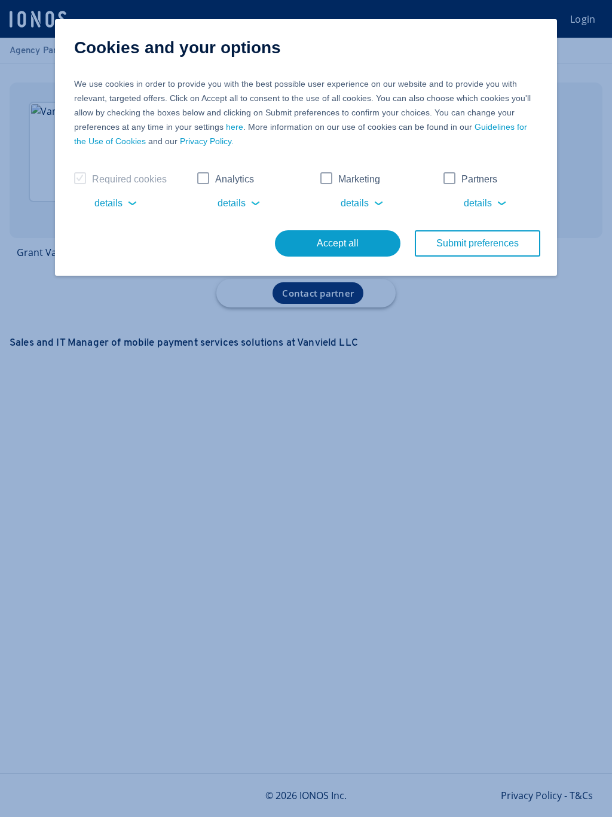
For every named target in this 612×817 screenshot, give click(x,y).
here (234, 127)
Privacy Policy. (207, 141)
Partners (479, 179)
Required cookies (129, 179)
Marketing (359, 179)
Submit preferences (477, 243)
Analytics (234, 179)
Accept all (338, 243)
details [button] (108, 203)
